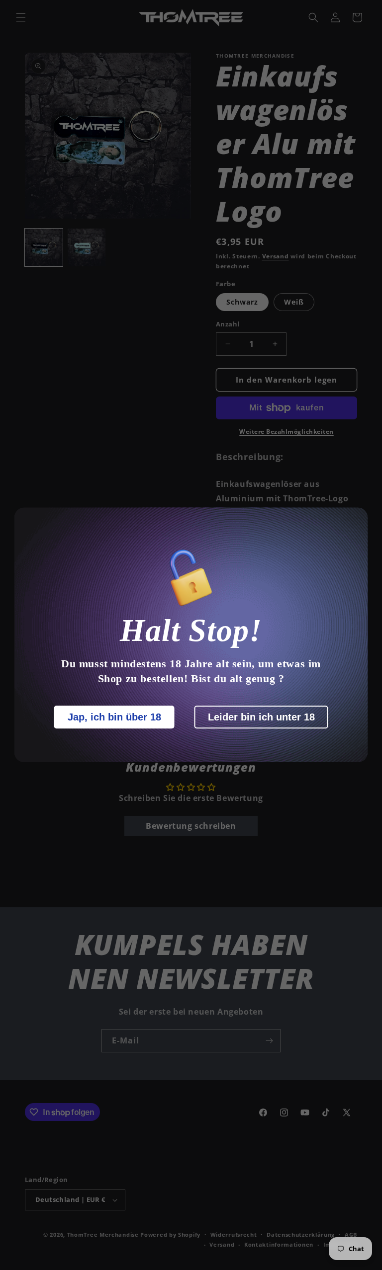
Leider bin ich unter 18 (261, 717)
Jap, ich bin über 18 (114, 717)
